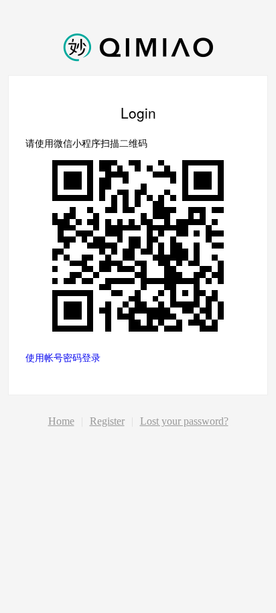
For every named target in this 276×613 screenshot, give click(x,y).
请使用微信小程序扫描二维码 (86, 142)
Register (107, 421)
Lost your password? (184, 421)
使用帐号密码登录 (62, 357)
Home (61, 421)
